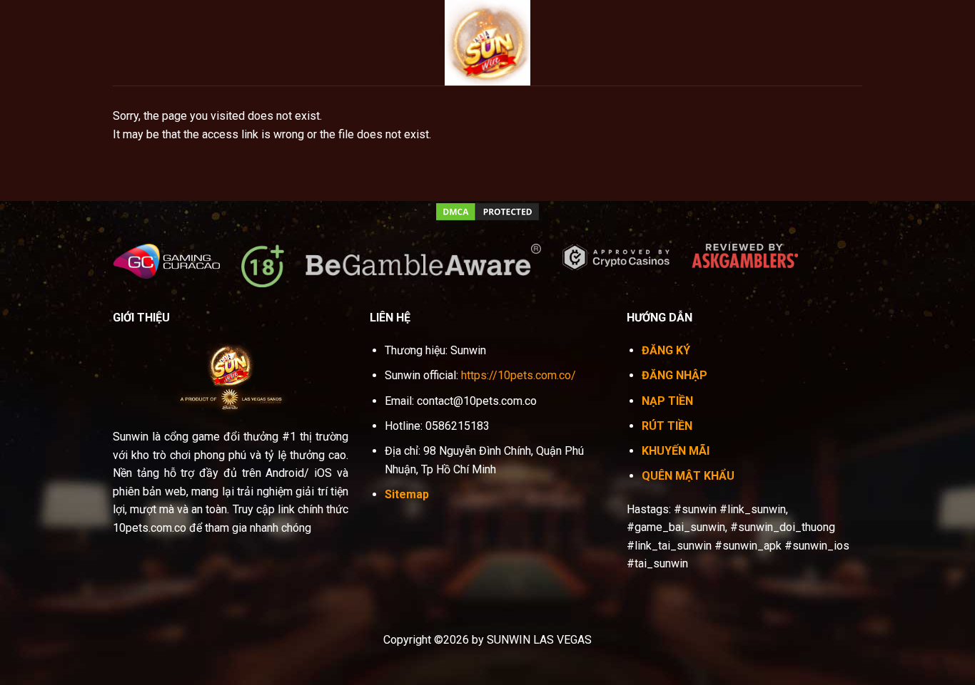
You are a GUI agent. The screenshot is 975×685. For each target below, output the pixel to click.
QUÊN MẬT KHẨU (688, 476)
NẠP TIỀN (667, 401)
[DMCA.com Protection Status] (487, 210)
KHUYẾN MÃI (675, 451)
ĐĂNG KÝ (666, 350)
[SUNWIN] (487, 43)
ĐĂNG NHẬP (674, 375)
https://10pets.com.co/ (518, 375)
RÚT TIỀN (667, 426)
